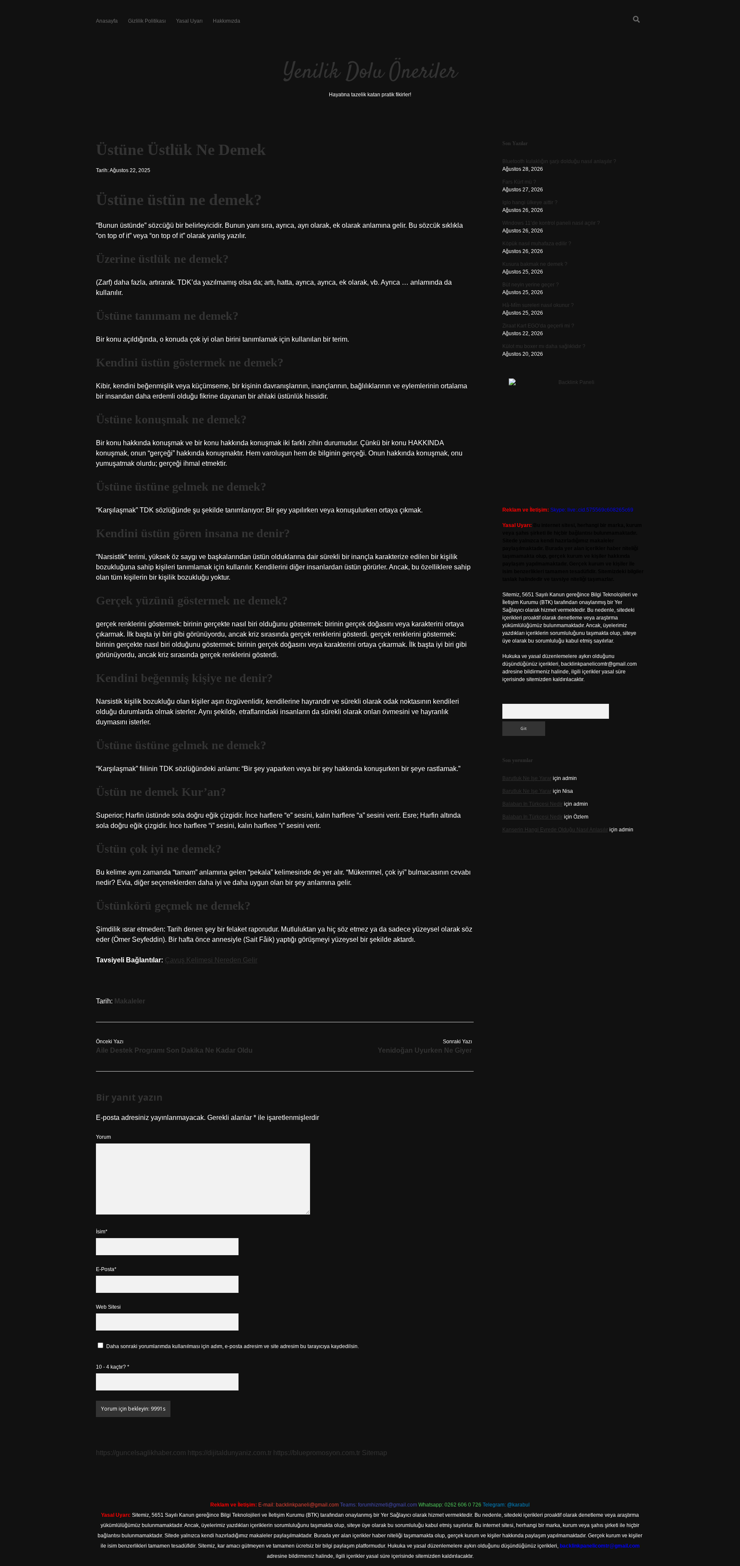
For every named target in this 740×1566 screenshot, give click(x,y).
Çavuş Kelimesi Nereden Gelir (211, 960)
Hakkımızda (226, 21)
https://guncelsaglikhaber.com (141, 1452)
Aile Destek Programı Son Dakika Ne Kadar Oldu (174, 1050)
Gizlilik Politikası (147, 21)
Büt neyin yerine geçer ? (530, 285)
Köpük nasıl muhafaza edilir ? (536, 244)
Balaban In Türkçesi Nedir (532, 804)
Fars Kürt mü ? (519, 182)
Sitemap (374, 1452)
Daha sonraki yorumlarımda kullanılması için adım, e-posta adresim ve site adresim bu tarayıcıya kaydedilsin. (232, 1346)
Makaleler (129, 1001)
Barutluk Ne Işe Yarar (527, 778)
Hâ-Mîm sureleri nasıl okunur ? (538, 305)
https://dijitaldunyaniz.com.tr (230, 1452)
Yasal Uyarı (189, 21)
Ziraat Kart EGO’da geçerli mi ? (538, 326)
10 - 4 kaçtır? (112, 1367)
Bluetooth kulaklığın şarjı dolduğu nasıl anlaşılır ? (559, 161)
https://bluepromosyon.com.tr (316, 1452)
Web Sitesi (108, 1307)
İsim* (101, 1232)
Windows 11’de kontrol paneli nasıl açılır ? (551, 223)
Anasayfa (107, 21)
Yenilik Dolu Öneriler (370, 72)
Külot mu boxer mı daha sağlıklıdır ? (543, 346)
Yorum (103, 1137)
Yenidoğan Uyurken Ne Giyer (425, 1050)
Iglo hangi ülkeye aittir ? (530, 202)
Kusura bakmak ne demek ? (534, 264)
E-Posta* (106, 1269)
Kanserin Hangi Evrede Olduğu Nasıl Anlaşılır (555, 830)
